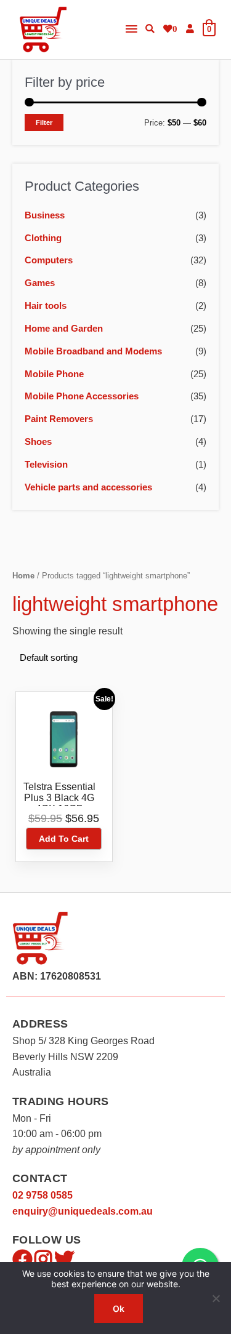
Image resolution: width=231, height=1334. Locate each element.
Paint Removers (59, 419)
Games (40, 283)
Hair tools (46, 306)
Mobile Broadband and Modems (93, 351)
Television (46, 464)
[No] (215, 1298)
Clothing (43, 238)
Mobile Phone (54, 374)
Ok (118, 1308)
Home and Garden (64, 329)
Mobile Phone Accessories (82, 396)
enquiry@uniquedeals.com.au (82, 1211)
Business (45, 215)
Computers (49, 260)
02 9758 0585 (42, 1195)
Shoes (38, 442)
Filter (44, 122)
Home (23, 575)
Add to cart (64, 839)
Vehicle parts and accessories (88, 487)
